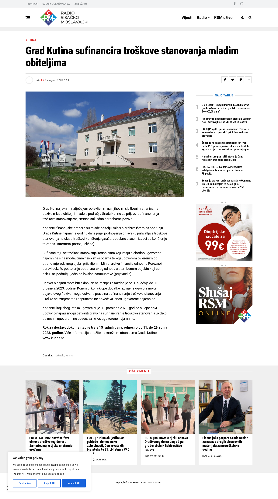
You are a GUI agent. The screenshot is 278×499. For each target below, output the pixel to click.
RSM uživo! (224, 17)
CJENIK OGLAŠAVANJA (56, 3)
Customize (25, 483)
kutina (69, 355)
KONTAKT (33, 3)
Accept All (74, 483)
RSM (147, 456)
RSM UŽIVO (80, 3)
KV (42, 80)
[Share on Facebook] (224, 79)
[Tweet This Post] (232, 79)
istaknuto (59, 355)
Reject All (49, 483)
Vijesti (187, 17)
